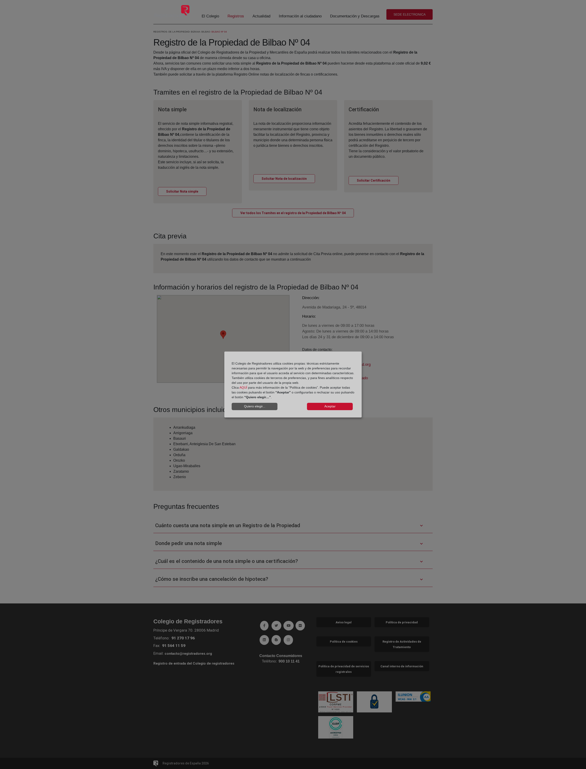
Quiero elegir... (254, 406)
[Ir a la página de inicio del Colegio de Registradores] (171, 12)
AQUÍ (243, 387)
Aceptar (330, 406)
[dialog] (293, 384)
